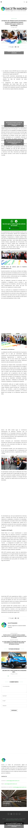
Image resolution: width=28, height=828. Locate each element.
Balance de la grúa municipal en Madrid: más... (15, 671)
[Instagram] (17, 814)
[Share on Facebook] (9, 47)
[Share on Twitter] (10, 47)
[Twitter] (8, 814)
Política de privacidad (10, 819)
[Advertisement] (14, 108)
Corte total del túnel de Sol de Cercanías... (12, 802)
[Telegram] (11, 814)
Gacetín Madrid (12, 623)
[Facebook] (14, 814)
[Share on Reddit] (12, 47)
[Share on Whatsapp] (13, 47)
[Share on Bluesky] (18, 47)
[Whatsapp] (19, 814)
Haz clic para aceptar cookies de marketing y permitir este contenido (14, 51)
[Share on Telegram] (15, 47)
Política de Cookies (18, 819)
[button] (2, 664)
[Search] (24, 2)
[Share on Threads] (17, 47)
